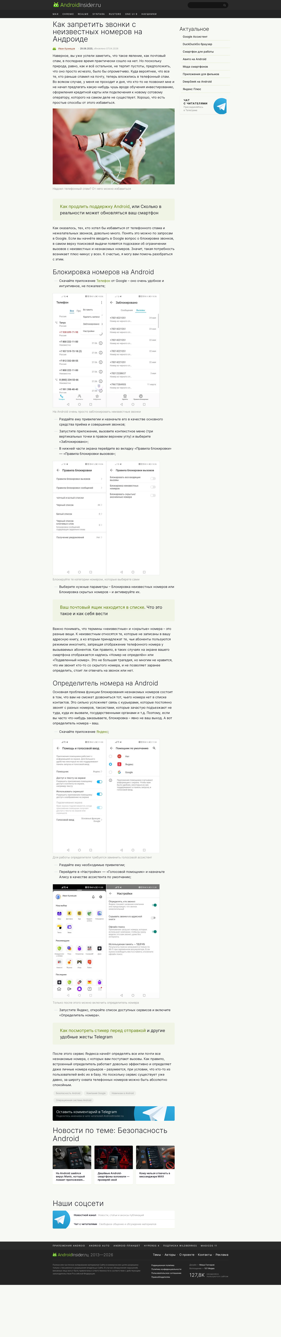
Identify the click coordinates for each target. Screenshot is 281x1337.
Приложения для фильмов (201, 74)
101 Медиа (209, 1268)
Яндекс (102, 732)
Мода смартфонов (195, 66)
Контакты (205, 1254)
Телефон (103, 281)
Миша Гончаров (206, 1265)
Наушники (149, 14)
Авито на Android (194, 59)
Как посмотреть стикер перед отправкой (103, 1030)
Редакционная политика (162, 1265)
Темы (157, 1254)
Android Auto (99, 1245)
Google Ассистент (195, 36)
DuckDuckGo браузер (197, 44)
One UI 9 (131, 14)
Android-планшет (127, 1245)
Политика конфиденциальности (166, 1269)
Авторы (170, 1254)
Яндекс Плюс (192, 89)
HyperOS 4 (151, 1245)
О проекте (186, 1254)
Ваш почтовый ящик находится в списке (102, 607)
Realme (83, 14)
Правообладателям (160, 1277)
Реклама (222, 1254)
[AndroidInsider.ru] (77, 4)
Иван (66, 48)
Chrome (68, 14)
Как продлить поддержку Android (95, 206)
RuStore (115, 14)
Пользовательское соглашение (166, 1273)
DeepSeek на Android (197, 81)
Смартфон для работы (198, 51)
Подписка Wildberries (180, 1245)
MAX (56, 14)
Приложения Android (69, 1245)
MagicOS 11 (209, 1245)
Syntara (99, 14)
